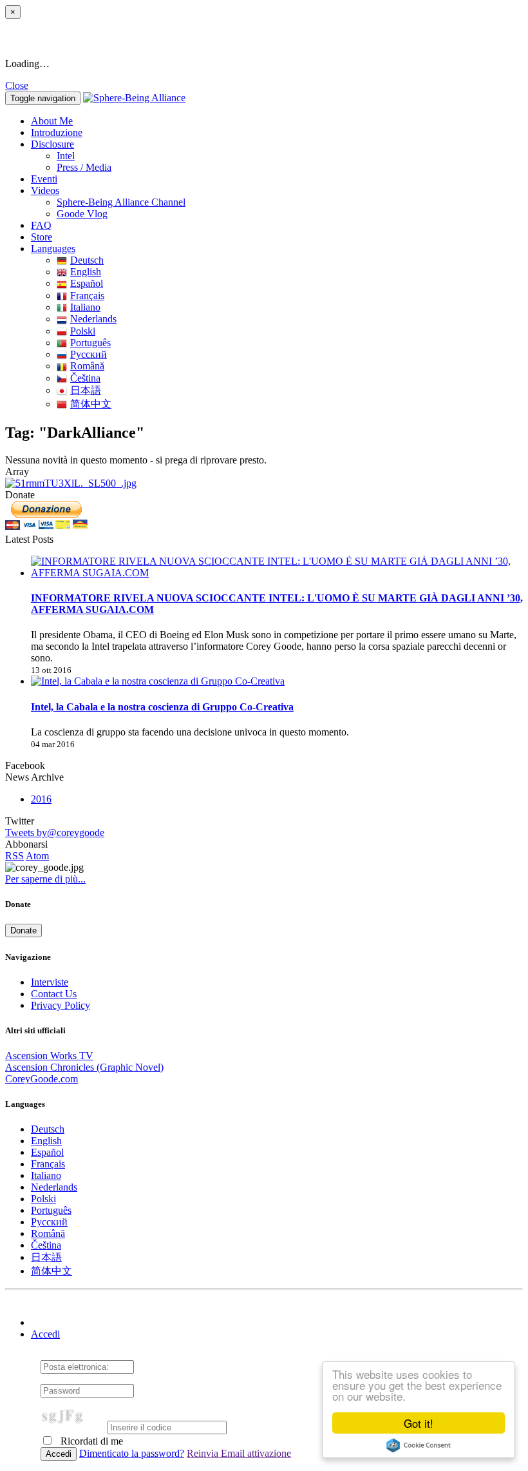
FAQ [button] (41, 225)
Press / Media (84, 167)
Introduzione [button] (56, 132)
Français (87, 295)
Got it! (418, 1423)
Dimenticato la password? (131, 1453)
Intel (66, 155)
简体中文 (90, 403)
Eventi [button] (44, 178)
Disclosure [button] (52, 144)
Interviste (49, 982)
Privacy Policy (60, 1005)
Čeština (85, 378)
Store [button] (41, 236)
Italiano (85, 307)
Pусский (88, 354)
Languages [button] (53, 248)
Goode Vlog (82, 213)
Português (90, 342)
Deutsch (87, 260)
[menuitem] (290, 156)
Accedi (45, 1334)
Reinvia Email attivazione (239, 1453)
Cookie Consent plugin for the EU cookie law (418, 1445)
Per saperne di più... (45, 878)
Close (16, 85)
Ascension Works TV (49, 1055)
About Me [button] (52, 120)
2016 (41, 799)
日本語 (85, 390)
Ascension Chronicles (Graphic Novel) (84, 1067)
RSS (14, 855)
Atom (37, 855)
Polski (82, 331)
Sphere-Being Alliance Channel (121, 202)
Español (86, 283)
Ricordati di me (90, 1441)
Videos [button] (45, 190)
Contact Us (54, 993)
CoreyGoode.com (41, 1078)
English (85, 271)
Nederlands (93, 318)
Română (87, 365)
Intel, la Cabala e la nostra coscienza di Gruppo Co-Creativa (162, 706)
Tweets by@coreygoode (54, 832)
